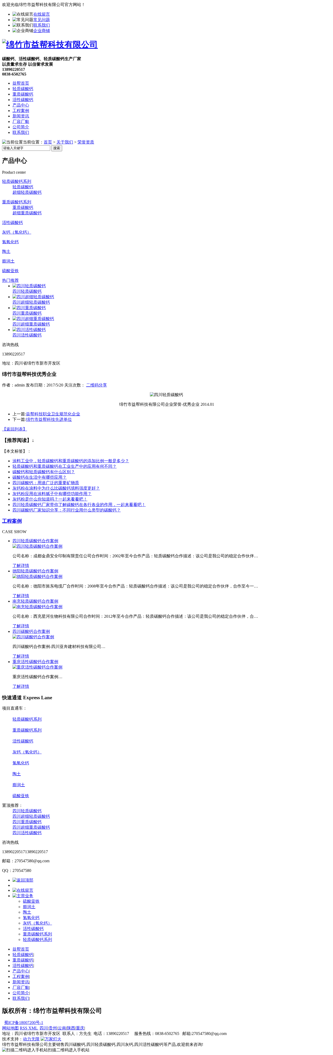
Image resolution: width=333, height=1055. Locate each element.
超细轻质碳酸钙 (27, 192)
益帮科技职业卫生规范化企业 (53, 414)
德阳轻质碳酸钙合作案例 (35, 571)
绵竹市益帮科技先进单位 (49, 419)
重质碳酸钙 (22, 94)
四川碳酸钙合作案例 (31, 631)
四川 (44, 1028)
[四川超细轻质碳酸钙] (33, 297)
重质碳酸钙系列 (16, 202)
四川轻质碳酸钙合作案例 (35, 541)
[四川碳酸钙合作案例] (33, 637)
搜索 (56, 148)
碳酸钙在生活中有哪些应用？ (39, 477)
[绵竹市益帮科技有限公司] (50, 44)
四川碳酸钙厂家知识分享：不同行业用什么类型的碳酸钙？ (66, 510)
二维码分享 (96, 385)
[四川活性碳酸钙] (29, 329)
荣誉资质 (86, 142)
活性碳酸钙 (22, 99)
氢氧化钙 (10, 242)
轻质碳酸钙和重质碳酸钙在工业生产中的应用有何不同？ (64, 466)
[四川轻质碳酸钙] (29, 286)
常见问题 (41, 19)
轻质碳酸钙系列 (16, 181)
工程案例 (20, 110)
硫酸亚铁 (10, 271)
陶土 (6, 251)
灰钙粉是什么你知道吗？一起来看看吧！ (49, 499)
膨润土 (8, 261)
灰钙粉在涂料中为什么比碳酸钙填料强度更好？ (56, 488)
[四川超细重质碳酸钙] (33, 318)
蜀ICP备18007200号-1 (23, 1022)
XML (33, 1028)
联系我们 (41, 25)
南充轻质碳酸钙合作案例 (35, 601)
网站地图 (10, 1028)
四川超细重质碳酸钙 (31, 324)
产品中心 (20, 105)
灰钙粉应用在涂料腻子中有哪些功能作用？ (52, 493)
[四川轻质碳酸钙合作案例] (37, 546)
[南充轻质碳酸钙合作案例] (37, 606)
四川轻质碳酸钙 (27, 291)
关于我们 (64, 142)
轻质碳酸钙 (22, 88)
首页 (48, 142)
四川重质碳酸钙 (27, 313)
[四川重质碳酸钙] (29, 307)
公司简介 (20, 127)
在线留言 (41, 14)
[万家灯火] (51, 1039)
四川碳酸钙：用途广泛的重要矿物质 (45, 482)
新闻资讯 (20, 116)
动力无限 (31, 1039)
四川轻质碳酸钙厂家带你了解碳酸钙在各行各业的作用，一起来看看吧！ (79, 504)
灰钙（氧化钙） (16, 232)
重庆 (80, 1028)
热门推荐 (10, 280)
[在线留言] (22, 890)
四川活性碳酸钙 (27, 335)
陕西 (71, 1028)
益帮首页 (20, 83)
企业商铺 (41, 30)
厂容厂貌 (20, 121)
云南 (62, 1028)
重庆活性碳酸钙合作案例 (35, 661)
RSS (24, 1028)
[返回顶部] (22, 880)
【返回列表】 (14, 429)
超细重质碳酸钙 (27, 213)
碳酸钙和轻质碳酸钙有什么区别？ (43, 472)
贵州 (53, 1028)
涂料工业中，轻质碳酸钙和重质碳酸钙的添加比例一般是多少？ (70, 461)
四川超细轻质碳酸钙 (31, 302)
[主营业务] (22, 896)
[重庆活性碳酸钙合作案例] (37, 667)
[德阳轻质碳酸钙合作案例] (37, 576)
